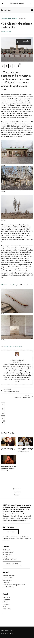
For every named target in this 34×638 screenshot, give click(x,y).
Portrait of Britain (7, 578)
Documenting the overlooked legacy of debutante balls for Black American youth (25, 449)
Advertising (6, 557)
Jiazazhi (16, 346)
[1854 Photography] (17, 3)
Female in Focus (7, 580)
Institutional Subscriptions (10, 559)
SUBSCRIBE (12, 630)
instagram (17, 489)
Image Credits (7, 609)
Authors (5, 602)
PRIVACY (7, 630)
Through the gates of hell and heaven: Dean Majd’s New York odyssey (8, 468)
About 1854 (6, 597)
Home (9, 18)
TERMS (2, 630)
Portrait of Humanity (8, 576)
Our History (6, 600)
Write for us (6, 604)
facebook (18, 492)
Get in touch (6, 550)
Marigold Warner (6, 31)
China (5, 346)
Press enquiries (7, 554)
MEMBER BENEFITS (12, 564)
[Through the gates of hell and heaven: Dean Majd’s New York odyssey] (8, 459)
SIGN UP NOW (11, 532)
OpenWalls (6, 582)
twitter (17, 495)
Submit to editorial (8, 552)
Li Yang (20, 346)
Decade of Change (8, 587)
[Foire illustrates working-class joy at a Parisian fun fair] (8, 441)
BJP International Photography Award (14, 585)
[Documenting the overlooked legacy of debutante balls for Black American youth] (25, 441)
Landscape (14, 18)
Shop (4, 606)
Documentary (4, 18)
